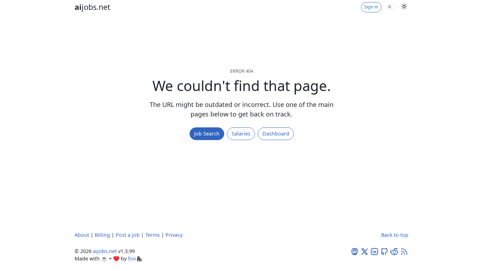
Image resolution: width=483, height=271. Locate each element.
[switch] (392, 6)
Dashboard (275, 133)
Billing (102, 234)
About (82, 234)
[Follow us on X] (364, 251)
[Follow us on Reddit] (394, 251)
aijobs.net (105, 251)
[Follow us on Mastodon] (354, 251)
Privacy (173, 234)
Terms (152, 234)
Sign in (371, 7)
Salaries (241, 133)
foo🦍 (135, 258)
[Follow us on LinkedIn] (374, 251)
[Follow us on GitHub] (384, 251)
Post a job (128, 234)
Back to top (394, 234)
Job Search (207, 133)
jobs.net (92, 7)
